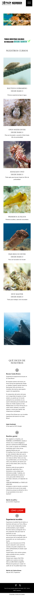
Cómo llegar (17, 510)
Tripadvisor (17, 502)
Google (20, 426)
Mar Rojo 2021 (17, 317)
